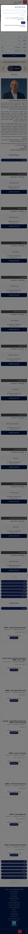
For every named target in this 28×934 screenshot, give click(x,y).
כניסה (23, 22)
